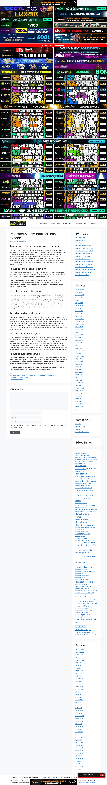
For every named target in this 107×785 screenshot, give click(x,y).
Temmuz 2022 (79, 385)
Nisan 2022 (79, 393)
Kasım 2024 (79, 311)
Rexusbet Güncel (81, 538)
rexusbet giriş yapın (80, 536)
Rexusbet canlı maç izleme (83, 499)
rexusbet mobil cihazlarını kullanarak (82, 575)
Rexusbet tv (80, 601)
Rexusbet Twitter (67, 223)
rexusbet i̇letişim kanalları (80, 558)
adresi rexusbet (80, 453)
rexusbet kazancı (78, 564)
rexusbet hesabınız (79, 556)
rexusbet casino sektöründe (80, 507)
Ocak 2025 (78, 308)
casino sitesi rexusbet (90, 457)
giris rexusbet (78, 461)
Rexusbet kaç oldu (83, 567)
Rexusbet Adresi (80, 240)
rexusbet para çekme (82, 588)
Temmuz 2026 (80, 292)
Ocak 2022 (78, 401)
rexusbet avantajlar (80, 476)
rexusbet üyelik (80, 627)
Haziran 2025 (79, 300)
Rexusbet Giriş (43, 223)
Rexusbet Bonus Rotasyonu (84, 267)
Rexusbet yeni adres (82, 612)
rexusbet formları (92, 511)
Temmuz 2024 (80, 321)
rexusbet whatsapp (89, 610)
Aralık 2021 (78, 404)
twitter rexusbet (80, 634)
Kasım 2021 (79, 406)
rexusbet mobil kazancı (80, 577)
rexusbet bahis (90, 476)
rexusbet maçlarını (79, 573)
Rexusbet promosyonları (40, 375)
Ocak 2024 (78, 337)
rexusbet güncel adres (82, 540)
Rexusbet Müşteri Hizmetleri (82, 579)
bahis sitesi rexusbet (82, 455)
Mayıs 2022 (79, 390)
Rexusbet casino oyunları (85, 505)
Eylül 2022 (78, 380)
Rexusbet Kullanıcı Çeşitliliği (84, 253)
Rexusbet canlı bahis (83, 488)
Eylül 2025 (78, 297)
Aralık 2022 (79, 372)
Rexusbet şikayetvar (84, 632)
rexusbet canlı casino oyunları (82, 492)
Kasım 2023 (79, 343)
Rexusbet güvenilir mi (85, 550)
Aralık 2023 (79, 340)
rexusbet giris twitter (81, 519)
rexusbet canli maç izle (82, 485)
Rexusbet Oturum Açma (82, 259)
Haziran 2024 (79, 324)
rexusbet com (93, 509)
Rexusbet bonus (89, 481)
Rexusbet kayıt (80, 562)
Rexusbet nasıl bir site (85, 582)
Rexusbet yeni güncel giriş (85, 621)
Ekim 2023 (78, 345)
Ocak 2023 (78, 369)
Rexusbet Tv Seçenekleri (83, 256)
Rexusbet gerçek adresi (83, 515)
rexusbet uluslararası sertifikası (81, 608)
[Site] (26, 77)
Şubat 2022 (79, 398)
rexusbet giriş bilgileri (79, 527)
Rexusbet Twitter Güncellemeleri (85, 269)
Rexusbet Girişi (90, 527)
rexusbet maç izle (91, 571)
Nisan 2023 (79, 361)
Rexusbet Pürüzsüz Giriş (83, 245)
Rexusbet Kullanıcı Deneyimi (84, 248)
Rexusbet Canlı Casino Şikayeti (19, 377)
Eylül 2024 (78, 316)
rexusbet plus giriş (79, 590)
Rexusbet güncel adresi (85, 542)
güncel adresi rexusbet (81, 463)
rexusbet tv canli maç (80, 603)
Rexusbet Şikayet (55, 223)
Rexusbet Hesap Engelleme (84, 261)
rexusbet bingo (78, 481)
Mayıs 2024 (79, 327)
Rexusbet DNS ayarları (17, 379)
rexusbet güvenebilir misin (82, 547)
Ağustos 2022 (79, 383)
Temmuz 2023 (80, 353)
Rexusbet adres (80, 471)
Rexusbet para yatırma (83, 586)
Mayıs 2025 (79, 303)
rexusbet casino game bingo (81, 503)
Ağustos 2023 (79, 351)
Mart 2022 (78, 396)
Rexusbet (93, 223)
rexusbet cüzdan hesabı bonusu (81, 511)
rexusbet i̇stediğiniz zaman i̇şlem (82, 560)
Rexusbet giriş (82, 522)
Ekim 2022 (78, 377)
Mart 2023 (78, 364)
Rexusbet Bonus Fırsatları (83, 272)
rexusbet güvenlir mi (82, 553)
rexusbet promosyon (90, 590)
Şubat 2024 (79, 335)
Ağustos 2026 (79, 289)
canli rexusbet (78, 457)
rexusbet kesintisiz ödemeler (81, 569)
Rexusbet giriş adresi (85, 525)
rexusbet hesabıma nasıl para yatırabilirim (83, 554)
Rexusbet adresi (82, 474)
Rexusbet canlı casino (85, 490)
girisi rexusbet (92, 459)
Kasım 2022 (79, 375)
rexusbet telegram (92, 599)
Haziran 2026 (79, 295)
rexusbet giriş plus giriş (80, 529)
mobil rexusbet (80, 469)
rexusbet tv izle (92, 603)
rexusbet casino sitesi (81, 509)
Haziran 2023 (79, 356)
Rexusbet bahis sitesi (17, 375)
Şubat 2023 (79, 367)
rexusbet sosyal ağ (88, 595)
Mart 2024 (78, 332)
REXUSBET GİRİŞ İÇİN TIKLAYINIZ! (53, 45)
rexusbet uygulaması (79, 610)
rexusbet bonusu (78, 483)
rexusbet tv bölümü (91, 601)
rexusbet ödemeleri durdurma (81, 625)
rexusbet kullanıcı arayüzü (80, 571)
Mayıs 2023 (79, 359)
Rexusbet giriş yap (28, 375)
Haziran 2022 (79, 388)
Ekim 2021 (78, 409)
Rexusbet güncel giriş (85, 545)
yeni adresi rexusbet (91, 634)
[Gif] (53, 106)
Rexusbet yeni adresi (82, 615)
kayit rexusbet (80, 466)
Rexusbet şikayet (83, 629)
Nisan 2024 (79, 329)
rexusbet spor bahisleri (81, 599)
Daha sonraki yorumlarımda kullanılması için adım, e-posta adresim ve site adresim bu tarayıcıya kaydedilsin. (38, 426)
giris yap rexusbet (88, 461)
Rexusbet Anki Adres (82, 275)
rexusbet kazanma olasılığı (89, 564)
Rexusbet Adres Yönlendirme (84, 264)
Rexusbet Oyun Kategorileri (84, 251)
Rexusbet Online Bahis (81, 584)
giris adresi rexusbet (81, 459)
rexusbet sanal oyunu (79, 595)
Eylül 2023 (78, 348)
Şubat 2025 (79, 305)
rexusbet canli (87, 483)
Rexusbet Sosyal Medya (82, 597)
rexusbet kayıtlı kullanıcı (90, 562)
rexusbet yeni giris (81, 617)
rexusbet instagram (90, 556)
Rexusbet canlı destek (85, 495)
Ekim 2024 (78, 313)
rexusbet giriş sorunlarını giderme (82, 531)
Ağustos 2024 (79, 319)
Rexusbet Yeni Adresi (81, 223)
